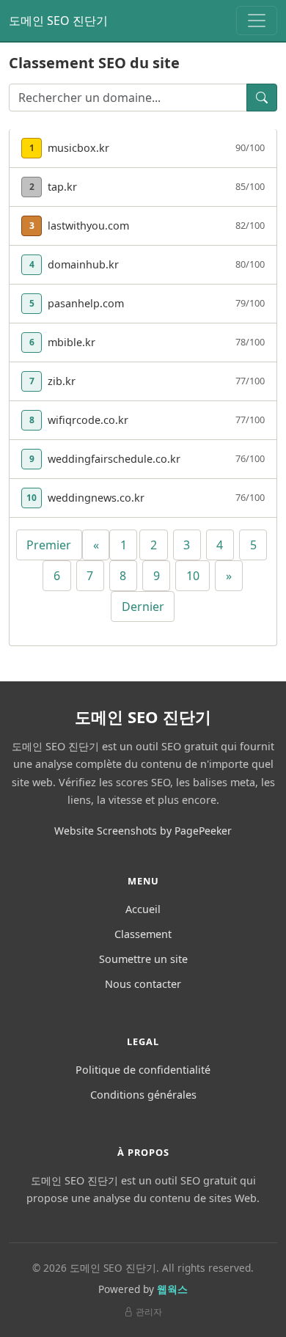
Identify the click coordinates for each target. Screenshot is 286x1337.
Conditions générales (143, 1095)
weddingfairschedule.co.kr (114, 459)
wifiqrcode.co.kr (88, 420)
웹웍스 (172, 1289)
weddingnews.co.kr (96, 498)
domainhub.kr (83, 264)
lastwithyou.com (88, 225)
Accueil (143, 909)
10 (192, 576)
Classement (143, 934)
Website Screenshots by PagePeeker (143, 831)
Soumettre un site (143, 959)
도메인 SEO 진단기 (58, 20)
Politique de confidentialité (143, 1070)
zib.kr (62, 381)
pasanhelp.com (86, 303)
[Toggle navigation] (256, 20)
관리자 (149, 1311)
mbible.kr (71, 342)
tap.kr (62, 187)
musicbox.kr (78, 148)
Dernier (143, 606)
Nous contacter (143, 984)
